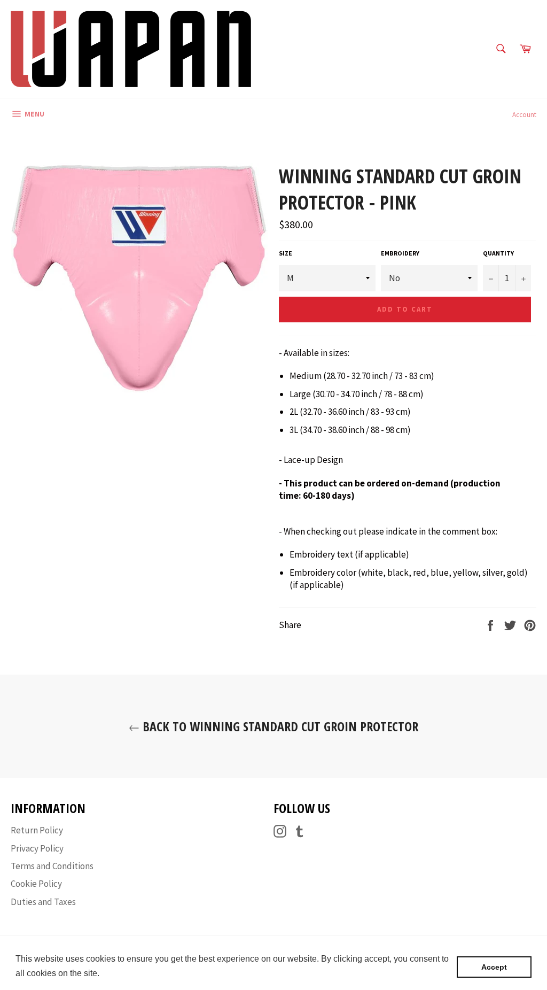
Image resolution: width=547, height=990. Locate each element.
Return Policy (37, 830)
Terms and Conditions (52, 866)
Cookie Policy (36, 884)
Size (285, 253)
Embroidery (400, 253)
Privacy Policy (37, 848)
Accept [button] (494, 967)
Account (524, 114)
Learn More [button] (124, 973)
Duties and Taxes (43, 902)
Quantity (498, 253)
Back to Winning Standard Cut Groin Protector (278, 726)
